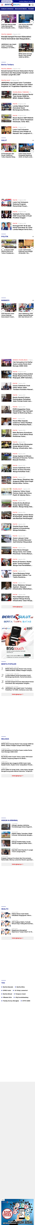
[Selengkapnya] (33, 140)
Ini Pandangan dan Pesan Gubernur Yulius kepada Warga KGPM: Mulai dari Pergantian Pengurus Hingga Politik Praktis (8, 155)
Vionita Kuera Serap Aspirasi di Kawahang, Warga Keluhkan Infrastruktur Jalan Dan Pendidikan (21, 530)
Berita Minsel (7, 994)
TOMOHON (25, 92)
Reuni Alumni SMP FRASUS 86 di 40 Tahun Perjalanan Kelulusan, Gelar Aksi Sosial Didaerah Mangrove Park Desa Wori (23, 121)
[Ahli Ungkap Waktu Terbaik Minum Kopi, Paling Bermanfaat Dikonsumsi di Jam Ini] (5, 923)
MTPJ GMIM (26, 1001)
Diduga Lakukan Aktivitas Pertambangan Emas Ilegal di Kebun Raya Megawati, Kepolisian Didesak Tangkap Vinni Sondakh (22, 826)
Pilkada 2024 (7, 997)
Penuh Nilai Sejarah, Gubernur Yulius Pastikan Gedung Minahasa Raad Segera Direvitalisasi (22, 423)
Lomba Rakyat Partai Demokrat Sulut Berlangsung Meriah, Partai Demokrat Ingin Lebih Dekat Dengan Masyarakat (21, 110)
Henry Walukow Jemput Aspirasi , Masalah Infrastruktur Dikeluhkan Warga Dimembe (22, 588)
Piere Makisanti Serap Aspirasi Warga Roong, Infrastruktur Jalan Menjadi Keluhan (23, 599)
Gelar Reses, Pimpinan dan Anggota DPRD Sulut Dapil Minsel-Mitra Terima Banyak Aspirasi (23, 482)
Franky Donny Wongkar (11, 1001)
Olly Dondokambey (21, 997)
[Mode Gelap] (30, 4)
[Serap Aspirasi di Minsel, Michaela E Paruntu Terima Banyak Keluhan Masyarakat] (6, 457)
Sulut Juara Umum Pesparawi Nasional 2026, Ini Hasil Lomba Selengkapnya (26, 155)
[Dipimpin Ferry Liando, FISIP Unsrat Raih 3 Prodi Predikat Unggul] (6, 215)
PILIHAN (15, 92)
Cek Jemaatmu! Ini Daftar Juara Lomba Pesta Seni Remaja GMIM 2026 (22, 364)
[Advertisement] (17, 178)
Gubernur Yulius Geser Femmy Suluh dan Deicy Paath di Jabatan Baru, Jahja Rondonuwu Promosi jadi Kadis (23, 495)
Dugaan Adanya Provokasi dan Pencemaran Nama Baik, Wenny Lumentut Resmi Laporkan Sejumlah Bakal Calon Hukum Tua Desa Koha (17, 859)
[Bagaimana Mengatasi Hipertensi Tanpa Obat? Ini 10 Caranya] (5, 931)
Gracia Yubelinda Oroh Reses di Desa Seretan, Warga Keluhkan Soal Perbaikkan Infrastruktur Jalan (22, 471)
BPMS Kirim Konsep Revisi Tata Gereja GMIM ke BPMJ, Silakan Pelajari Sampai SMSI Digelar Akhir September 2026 (26, 55)
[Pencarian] (33, 4)
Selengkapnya (17, 607)
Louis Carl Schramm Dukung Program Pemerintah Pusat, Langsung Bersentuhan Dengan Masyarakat (22, 206)
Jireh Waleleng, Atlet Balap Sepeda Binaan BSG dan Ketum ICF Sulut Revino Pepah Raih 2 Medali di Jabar (26, 315)
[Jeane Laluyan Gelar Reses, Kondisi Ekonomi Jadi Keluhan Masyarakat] (6, 539)
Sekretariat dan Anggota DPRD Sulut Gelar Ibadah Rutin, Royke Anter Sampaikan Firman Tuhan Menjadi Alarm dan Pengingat (16, 764)
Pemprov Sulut (21, 994)
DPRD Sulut (7, 990)
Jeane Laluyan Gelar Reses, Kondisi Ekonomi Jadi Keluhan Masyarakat (22, 540)
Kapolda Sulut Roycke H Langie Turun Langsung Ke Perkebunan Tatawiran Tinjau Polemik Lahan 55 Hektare (22, 850)
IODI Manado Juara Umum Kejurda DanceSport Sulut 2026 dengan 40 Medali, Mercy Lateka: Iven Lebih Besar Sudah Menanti (8, 315)
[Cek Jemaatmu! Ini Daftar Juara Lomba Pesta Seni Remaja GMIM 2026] (6, 363)
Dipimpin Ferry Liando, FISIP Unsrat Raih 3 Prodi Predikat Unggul (22, 216)
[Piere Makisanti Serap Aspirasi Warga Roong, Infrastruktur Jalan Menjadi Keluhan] (6, 598)
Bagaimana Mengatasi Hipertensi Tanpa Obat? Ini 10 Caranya (22, 931)
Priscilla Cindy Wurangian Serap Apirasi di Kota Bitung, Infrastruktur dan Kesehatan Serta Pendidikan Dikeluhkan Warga (23, 449)
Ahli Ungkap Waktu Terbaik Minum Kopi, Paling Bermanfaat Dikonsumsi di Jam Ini (22, 922)
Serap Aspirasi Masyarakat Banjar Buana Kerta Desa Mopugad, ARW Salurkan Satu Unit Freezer (23, 376)
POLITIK (3, 34)
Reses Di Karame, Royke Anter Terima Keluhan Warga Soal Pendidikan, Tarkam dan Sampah (22, 564)
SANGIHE (9, 34)
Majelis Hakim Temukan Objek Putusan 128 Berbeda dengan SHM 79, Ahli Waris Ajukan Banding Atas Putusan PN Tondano (22, 834)
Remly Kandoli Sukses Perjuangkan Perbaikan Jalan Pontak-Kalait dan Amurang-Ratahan (22, 400)
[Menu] (2, 4)
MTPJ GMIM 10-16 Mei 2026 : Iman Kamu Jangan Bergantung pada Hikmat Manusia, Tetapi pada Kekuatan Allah (17, 770)
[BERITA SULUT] (12, 4)
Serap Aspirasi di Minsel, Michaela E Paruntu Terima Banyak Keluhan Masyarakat (23, 459)
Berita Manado (8, 987)
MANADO (15, 360)
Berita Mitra (21, 987)
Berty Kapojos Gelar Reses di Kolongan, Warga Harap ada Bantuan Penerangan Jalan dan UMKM (23, 517)
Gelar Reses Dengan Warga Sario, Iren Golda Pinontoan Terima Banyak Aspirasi (23, 552)
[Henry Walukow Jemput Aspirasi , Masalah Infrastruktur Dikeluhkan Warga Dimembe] (6, 586)
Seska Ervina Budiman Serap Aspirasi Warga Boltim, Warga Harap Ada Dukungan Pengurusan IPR (23, 505)
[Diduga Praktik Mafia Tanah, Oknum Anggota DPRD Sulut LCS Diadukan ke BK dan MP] (5, 843)
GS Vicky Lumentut (21, 990)
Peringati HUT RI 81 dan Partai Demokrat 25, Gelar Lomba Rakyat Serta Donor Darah (23, 228)
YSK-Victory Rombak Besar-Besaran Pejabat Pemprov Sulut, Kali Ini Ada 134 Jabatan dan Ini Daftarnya (26, 26)
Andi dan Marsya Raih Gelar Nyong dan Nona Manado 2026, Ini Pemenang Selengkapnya (8, 26)
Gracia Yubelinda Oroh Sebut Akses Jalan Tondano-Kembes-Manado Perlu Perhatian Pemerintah (23, 389)
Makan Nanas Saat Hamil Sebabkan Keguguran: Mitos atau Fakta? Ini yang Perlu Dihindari (21, 914)
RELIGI (20, 92)
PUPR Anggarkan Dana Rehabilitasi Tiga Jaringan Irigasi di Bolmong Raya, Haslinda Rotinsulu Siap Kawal (23, 413)
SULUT (8, 80)
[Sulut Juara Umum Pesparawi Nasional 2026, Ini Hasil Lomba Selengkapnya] (26, 147)
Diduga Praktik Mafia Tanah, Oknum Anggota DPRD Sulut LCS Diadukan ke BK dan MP (21, 842)
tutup (3, 1200)
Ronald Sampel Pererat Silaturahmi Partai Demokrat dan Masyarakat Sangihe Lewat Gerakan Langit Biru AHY (16, 40)
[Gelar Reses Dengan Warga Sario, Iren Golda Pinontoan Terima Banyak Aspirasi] (6, 551)
